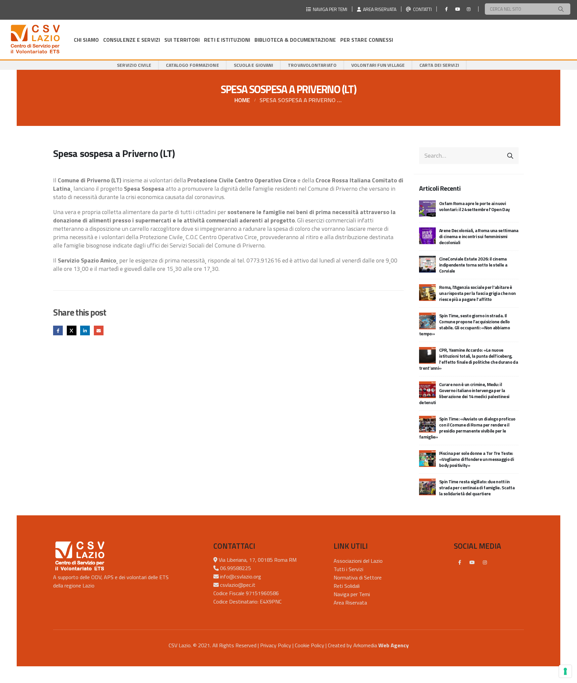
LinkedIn (85, 330)
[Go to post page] (427, 207)
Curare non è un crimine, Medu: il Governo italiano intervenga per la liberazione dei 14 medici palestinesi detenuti (464, 393)
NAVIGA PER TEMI (329, 9)
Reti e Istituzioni (227, 40)
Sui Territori (182, 40)
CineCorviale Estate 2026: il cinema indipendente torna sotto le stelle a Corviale (473, 264)
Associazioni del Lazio (358, 561)
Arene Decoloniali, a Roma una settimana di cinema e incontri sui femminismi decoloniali (479, 236)
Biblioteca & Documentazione (295, 40)
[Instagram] (468, 9)
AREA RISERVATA (378, 9)
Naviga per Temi (352, 594)
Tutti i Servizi (348, 569)
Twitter (71, 330)
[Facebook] (446, 9)
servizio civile (134, 64)
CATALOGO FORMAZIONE (192, 64)
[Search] (561, 9)
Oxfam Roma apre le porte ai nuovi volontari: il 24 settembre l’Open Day (474, 206)
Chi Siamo (86, 40)
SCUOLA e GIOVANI (253, 64)
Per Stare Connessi (366, 40)
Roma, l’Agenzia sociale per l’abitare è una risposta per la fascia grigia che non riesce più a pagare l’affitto (477, 293)
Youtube (472, 562)
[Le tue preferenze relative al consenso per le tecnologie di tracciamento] (565, 671)
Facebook (58, 330)
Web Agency (393, 645)
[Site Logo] (35, 39)
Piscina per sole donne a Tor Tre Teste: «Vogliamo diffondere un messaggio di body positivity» (476, 459)
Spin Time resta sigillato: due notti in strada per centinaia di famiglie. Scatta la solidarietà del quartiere (477, 487)
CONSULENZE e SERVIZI (131, 40)
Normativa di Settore (358, 577)
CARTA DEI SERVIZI (439, 64)
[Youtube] (457, 9)
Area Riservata (350, 603)
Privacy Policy (275, 645)
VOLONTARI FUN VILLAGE (378, 64)
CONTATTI (421, 9)
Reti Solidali (347, 586)
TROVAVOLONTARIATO (312, 64)
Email (99, 330)
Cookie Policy (309, 645)
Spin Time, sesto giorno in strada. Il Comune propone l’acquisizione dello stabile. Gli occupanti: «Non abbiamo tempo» (464, 324)
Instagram (485, 562)
